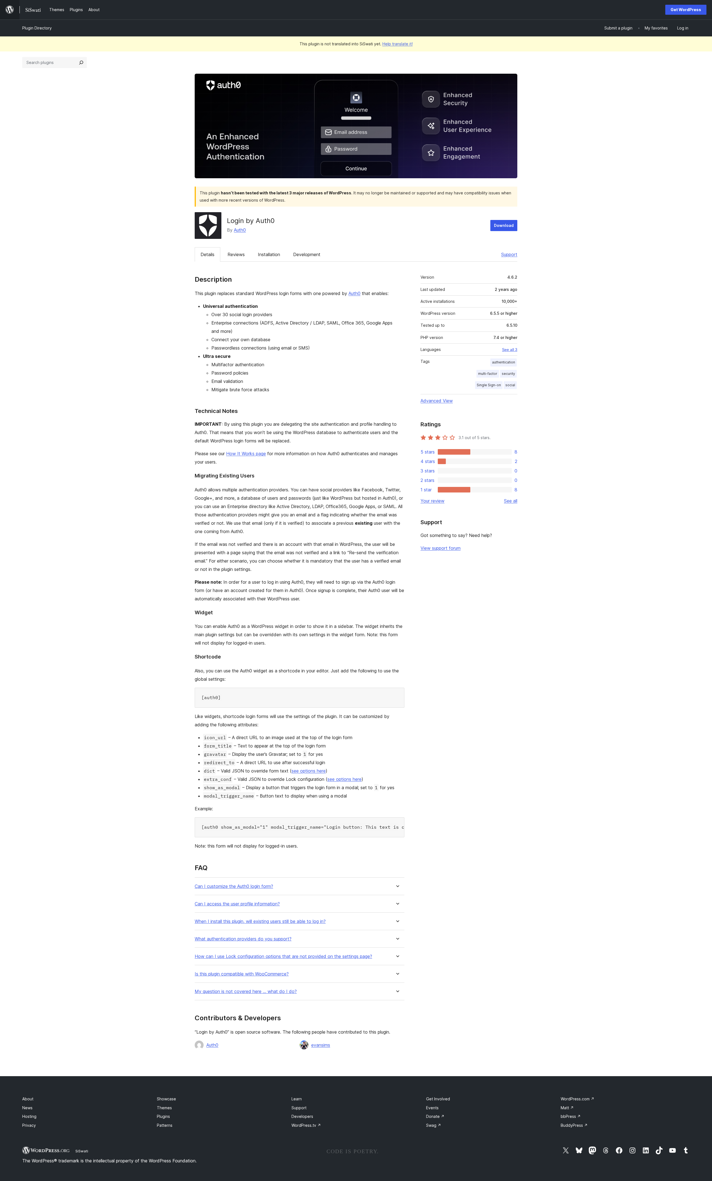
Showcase (166, 1098)
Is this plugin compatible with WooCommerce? (242, 974)
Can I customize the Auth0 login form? (234, 886)
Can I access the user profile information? (237, 904)
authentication (503, 362)
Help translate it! (397, 43)
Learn (296, 1098)
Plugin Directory (37, 28)
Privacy (29, 1125)
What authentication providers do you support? (243, 939)
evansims (320, 1045)
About (27, 1098)
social (510, 385)
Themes (164, 1107)
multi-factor (487, 374)
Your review (432, 501)
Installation (269, 254)
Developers (302, 1116)
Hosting (29, 1116)
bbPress (571, 1116)
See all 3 (509, 349)
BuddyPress (574, 1125)
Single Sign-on (489, 385)
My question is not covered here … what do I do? (246, 991)
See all (510, 501)
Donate (435, 1116)
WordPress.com (577, 1098)
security (508, 374)
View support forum (441, 548)
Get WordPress (686, 9)
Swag (433, 1125)
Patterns (164, 1125)
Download (504, 225)
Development (306, 254)
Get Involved (438, 1098)
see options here (308, 771)
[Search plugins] (81, 62)
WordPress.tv (306, 1125)
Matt (567, 1107)
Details (207, 254)
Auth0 (240, 230)
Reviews (236, 254)
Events (432, 1107)
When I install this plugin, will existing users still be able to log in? (260, 921)
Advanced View (437, 400)
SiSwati (81, 1151)
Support (509, 254)
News (27, 1107)
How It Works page (246, 453)
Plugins (163, 1116)
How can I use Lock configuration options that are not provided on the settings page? (283, 956)
